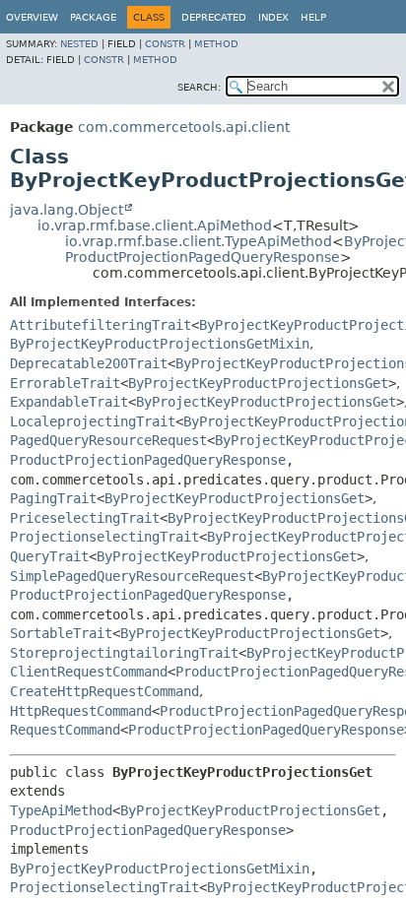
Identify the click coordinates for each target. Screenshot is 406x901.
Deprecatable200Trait (89, 363)
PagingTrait (53, 498)
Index (273, 17)
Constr (165, 43)
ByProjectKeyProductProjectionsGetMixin (159, 344)
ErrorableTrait (65, 383)
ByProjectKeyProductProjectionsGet (258, 383)
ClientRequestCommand (89, 671)
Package (93, 17)
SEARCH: (199, 87)
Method (216, 43)
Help (313, 17)
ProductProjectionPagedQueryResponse (202, 257)
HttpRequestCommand (81, 711)
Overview (32, 17)
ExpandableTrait (69, 402)
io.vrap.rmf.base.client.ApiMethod (154, 225)
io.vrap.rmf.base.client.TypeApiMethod (198, 241)
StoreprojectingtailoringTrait (124, 653)
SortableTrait (61, 633)
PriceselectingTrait (85, 518)
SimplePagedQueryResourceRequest (132, 576)
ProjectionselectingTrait (104, 537)
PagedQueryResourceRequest (108, 440)
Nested (79, 43)
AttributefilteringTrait (100, 325)
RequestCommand (65, 730)
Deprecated (213, 17)
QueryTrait (49, 556)
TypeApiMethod (61, 810)
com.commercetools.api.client (184, 127)
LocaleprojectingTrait (92, 421)
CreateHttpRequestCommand (104, 691)
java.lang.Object (66, 210)
